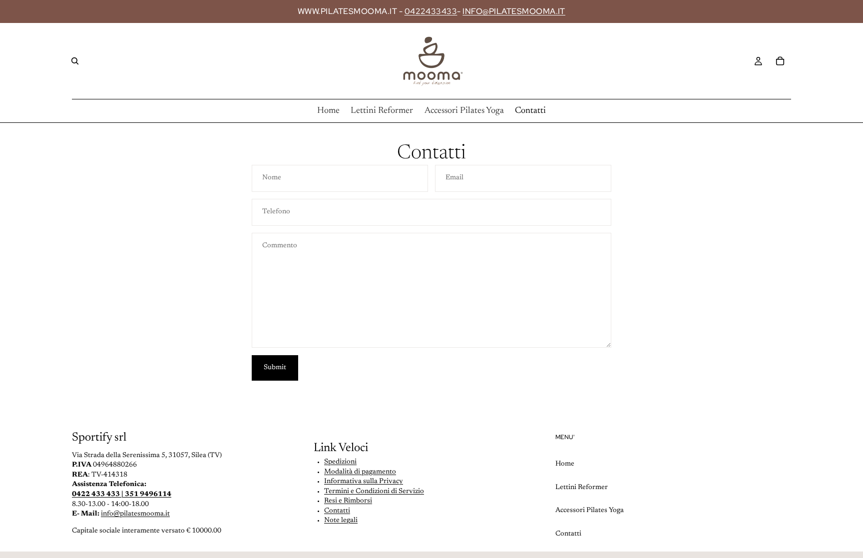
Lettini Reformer (581, 487)
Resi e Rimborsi (348, 501)
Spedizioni (340, 462)
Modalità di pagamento (360, 472)
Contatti (337, 511)
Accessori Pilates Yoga (589, 510)
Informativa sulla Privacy (363, 481)
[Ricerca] (75, 61)
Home (564, 464)
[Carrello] (780, 61)
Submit (275, 367)
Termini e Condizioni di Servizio (374, 491)
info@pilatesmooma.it (135, 514)
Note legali (341, 520)
